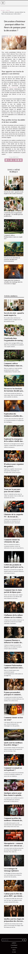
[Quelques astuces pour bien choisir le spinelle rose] (14, 785)
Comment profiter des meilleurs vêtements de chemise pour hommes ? (13, 820)
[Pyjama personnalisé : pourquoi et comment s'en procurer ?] (14, 684)
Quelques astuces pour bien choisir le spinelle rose (13, 795)
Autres (8, 10)
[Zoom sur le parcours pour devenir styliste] (14, 481)
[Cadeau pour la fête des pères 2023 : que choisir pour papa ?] (14, 885)
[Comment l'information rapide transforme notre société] (14, 657)
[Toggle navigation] (3, 2)
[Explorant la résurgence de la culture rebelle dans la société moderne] (14, 430)
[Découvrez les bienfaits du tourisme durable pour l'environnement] (13, 249)
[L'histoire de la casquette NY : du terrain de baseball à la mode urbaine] (14, 506)
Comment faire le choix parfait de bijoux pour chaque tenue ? (13, 592)
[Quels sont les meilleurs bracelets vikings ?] (14, 734)
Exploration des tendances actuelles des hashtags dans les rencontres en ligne (13, 282)
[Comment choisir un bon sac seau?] (14, 709)
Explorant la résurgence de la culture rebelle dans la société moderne (13, 441)
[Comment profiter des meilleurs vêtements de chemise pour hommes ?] (14, 810)
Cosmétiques (14, 945)
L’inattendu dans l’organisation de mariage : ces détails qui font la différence (13, 214)
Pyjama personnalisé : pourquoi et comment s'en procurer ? (12, 694)
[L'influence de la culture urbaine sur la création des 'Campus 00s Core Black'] (14, 607)
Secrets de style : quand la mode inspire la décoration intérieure (14, 315)
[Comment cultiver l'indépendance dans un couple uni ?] (13, 226)
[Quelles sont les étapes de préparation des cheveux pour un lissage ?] (14, 910)
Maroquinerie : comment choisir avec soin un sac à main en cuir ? (13, 845)
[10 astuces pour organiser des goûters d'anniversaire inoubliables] (14, 456)
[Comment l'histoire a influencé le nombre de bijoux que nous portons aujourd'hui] (14, 632)
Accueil (3, 10)
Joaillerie (14, 943)
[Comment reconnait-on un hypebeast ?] (14, 759)
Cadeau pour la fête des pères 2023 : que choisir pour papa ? (13, 896)
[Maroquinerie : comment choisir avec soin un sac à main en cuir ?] (14, 835)
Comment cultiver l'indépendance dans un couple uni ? (13, 236)
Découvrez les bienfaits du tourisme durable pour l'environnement (12, 259)
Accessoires (14, 947)
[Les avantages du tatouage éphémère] (14, 860)
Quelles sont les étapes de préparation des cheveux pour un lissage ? (14, 921)
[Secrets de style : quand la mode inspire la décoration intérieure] (13, 183)
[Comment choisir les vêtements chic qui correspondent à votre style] (14, 531)
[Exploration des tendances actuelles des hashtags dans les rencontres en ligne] (13, 271)
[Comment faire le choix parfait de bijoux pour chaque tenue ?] (14, 581)
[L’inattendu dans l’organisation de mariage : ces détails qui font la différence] (13, 204)
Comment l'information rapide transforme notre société (13, 667)
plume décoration (13, 87)
